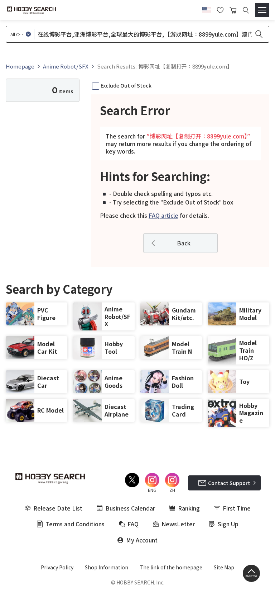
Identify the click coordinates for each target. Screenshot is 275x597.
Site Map (224, 567)
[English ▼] (206, 9)
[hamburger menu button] (262, 10)
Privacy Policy (57, 567)
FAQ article (163, 215)
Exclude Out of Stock (126, 85)
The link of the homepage (171, 567)
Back (183, 243)
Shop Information (106, 567)
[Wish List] (220, 9)
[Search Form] (245, 10)
